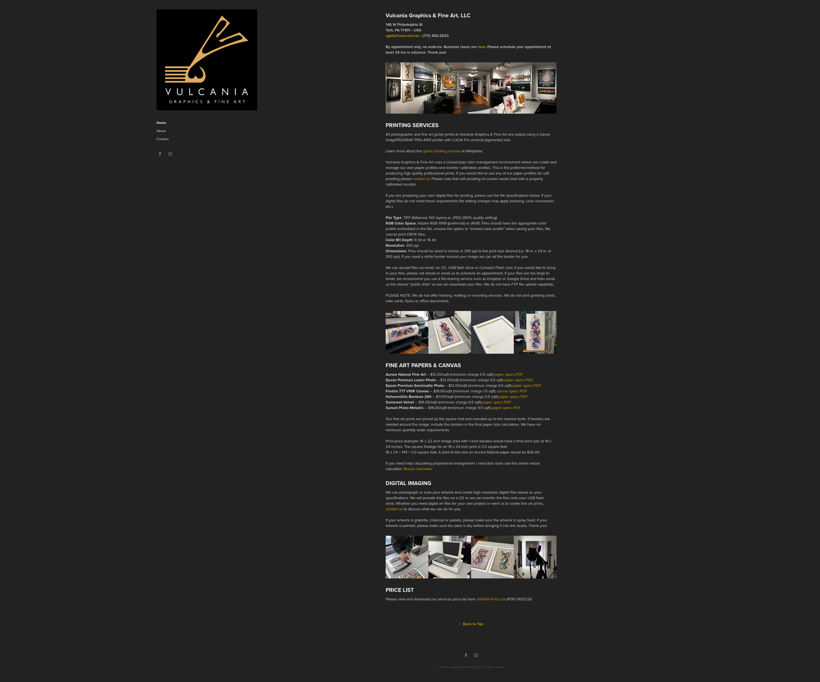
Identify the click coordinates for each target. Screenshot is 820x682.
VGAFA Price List (491, 599)
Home (161, 122)
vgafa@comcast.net (402, 35)
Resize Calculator (418, 468)
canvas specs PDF (511, 391)
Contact (162, 138)
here (481, 46)
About (161, 130)
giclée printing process (442, 151)
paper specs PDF (508, 374)
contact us (421, 178)
